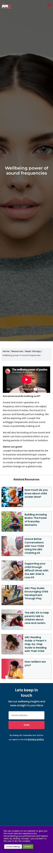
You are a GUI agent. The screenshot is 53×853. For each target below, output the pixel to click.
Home (6, 351)
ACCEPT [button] (28, 846)
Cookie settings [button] (13, 846)
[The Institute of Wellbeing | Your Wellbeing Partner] (6, 5)
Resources (17, 351)
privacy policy (36, 739)
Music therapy (33, 351)
